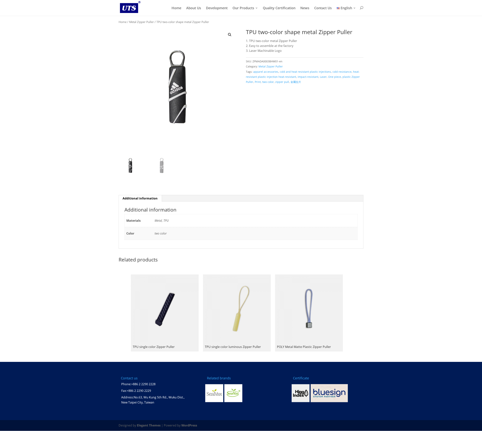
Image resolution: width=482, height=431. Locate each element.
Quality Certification (279, 8)
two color (268, 82)
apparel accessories (265, 71)
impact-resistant (308, 77)
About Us (193, 8)
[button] (229, 34)
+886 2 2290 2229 (139, 391)
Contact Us (323, 8)
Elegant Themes (149, 425)
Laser (323, 77)
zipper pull (282, 82)
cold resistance (342, 71)
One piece (334, 77)
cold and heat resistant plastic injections (305, 71)
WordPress (189, 425)
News (304, 8)
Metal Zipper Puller (141, 22)
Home (176, 8)
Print (258, 82)
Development (217, 8)
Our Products (243, 8)
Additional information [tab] (140, 198)
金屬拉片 (296, 82)
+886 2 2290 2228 (143, 384)
